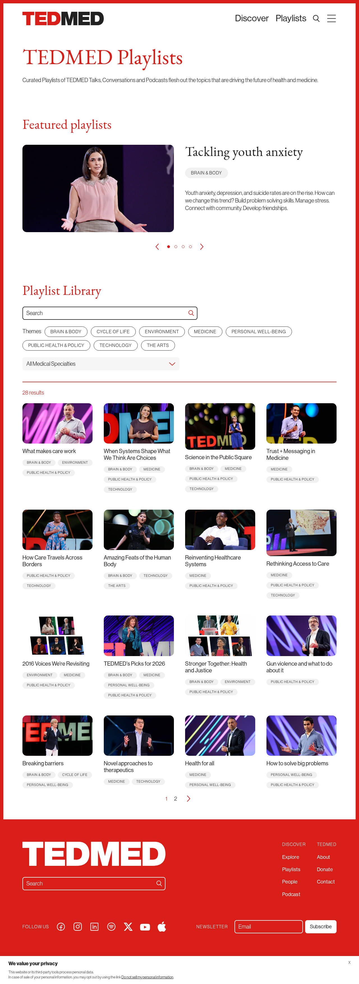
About (323, 857)
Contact (326, 882)
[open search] (316, 18)
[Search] (191, 313)
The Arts (158, 345)
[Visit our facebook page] (61, 926)
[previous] (157, 246)
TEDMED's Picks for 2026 (134, 664)
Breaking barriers (43, 763)
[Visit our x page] (128, 926)
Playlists (291, 18)
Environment (162, 331)
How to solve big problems (297, 763)
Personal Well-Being (259, 331)
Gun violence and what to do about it (299, 667)
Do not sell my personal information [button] (147, 977)
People (290, 882)
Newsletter (212, 926)
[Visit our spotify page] (111, 926)
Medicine (205, 331)
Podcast (291, 894)
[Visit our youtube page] (145, 927)
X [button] (349, 962)
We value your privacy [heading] (33, 963)
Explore (290, 857)
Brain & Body (206, 172)
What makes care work (49, 451)
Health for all (199, 763)
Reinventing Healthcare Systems (213, 561)
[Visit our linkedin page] (94, 926)
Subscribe (321, 926)
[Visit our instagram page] (78, 926)
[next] (202, 246)
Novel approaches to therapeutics (128, 766)
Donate (325, 869)
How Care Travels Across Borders (52, 561)
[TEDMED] (63, 18)
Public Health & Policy (56, 345)
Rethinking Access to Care (297, 564)
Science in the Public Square (218, 457)
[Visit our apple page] (162, 926)
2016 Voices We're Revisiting (55, 664)
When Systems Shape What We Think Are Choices (137, 454)
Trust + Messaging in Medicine (290, 454)
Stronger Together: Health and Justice (216, 667)
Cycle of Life (113, 331)
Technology (116, 345)
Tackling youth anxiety (244, 152)
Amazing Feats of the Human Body (137, 561)
